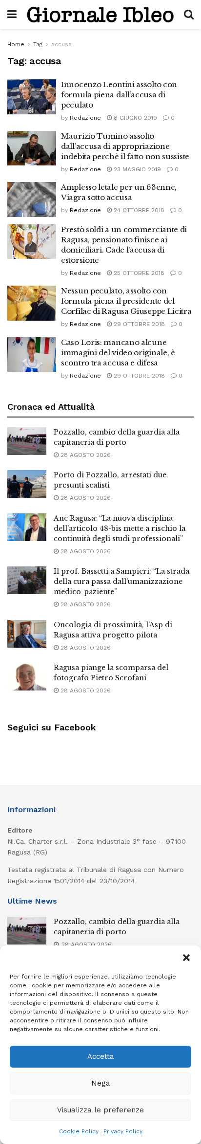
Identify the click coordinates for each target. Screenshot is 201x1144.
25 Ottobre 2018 (138, 273)
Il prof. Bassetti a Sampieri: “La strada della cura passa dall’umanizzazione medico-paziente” (121, 581)
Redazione (85, 117)
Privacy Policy (122, 1131)
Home (15, 44)
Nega (100, 1083)
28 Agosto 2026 (85, 455)
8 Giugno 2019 (134, 117)
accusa (61, 44)
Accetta (100, 1056)
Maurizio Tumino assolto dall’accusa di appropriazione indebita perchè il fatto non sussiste (125, 146)
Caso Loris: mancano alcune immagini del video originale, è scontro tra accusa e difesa (118, 352)
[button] (186, 957)
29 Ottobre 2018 (138, 324)
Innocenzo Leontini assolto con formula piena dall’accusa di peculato (119, 94)
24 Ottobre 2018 (138, 210)
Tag (37, 44)
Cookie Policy (79, 1131)
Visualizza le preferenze (100, 1110)
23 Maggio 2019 (136, 169)
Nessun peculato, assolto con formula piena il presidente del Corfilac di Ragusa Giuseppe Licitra (126, 301)
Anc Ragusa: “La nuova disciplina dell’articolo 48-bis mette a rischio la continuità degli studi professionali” (119, 528)
